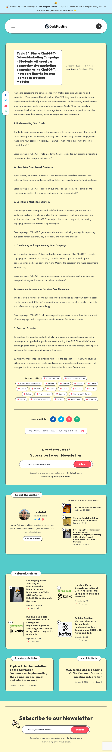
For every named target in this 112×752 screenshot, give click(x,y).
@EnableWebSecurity (76, 378)
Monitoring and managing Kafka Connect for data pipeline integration (84, 673)
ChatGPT (38, 389)
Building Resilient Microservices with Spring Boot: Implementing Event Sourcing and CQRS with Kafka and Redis (88, 625)
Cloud (52, 389)
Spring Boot (75, 399)
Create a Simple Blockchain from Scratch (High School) (85, 519)
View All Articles (32, 538)
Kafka (28, 394)
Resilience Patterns (81, 394)
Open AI (62, 394)
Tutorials (92, 399)
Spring (60, 399)
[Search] (99, 26)
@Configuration (52, 378)
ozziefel (40, 512)
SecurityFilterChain (41, 399)
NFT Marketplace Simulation (87, 507)
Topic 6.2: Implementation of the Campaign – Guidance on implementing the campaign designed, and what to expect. (28, 673)
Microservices (45, 394)
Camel (93, 383)
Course (78, 389)
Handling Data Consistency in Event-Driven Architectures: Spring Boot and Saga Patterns (87, 590)
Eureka (92, 389)
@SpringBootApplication (30, 383)
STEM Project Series (47, 6)
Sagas (22, 399)
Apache (51, 383)
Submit (82, 464)
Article (79, 383)
